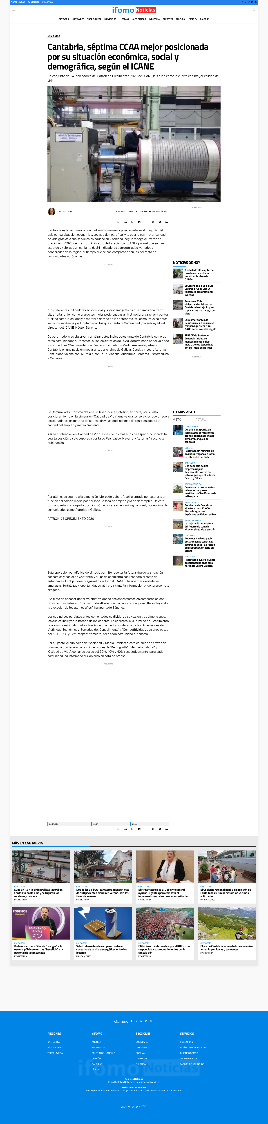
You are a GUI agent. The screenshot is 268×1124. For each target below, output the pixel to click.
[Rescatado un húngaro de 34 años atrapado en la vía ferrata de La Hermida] (178, 452)
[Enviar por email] (119, 222)
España (140, 1053)
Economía (142, 1042)
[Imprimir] (125, 222)
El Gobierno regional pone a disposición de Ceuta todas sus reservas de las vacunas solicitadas (225, 892)
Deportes (141, 1058)
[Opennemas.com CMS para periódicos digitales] (134, 1106)
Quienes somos (189, 1053)
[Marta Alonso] (51, 211)
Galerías (97, 1064)
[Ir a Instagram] (249, 2)
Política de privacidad (193, 1047)
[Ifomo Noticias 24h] (134, 10)
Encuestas (98, 1047)
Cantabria (53, 36)
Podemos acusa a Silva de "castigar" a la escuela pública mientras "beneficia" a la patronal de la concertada (38, 949)
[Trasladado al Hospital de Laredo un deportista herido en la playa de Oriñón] (178, 273)
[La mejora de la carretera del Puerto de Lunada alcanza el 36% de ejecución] (178, 524)
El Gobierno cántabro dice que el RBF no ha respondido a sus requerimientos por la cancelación (164, 949)
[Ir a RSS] (256, 2)
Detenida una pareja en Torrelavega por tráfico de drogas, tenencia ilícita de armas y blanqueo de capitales (199, 435)
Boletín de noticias (103, 1053)
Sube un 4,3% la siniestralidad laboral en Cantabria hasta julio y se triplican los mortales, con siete (200, 307)
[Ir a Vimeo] (252, 2)
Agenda (96, 1042)
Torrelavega (18, 2)
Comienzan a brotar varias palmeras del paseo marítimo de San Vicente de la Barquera (200, 491)
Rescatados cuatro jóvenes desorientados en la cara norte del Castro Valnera (200, 563)
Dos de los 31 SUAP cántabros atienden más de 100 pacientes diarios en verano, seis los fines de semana (102, 892)
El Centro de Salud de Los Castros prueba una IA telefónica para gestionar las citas (199, 290)
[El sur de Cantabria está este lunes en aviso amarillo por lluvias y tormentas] (227, 923)
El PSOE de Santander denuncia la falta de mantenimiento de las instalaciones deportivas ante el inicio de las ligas (199, 341)
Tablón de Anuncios (192, 1064)
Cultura (141, 1064)
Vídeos (96, 1069)
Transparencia (189, 1058)
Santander (34, 2)
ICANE (95, 824)
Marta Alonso (65, 211)
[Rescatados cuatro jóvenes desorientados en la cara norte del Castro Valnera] (178, 560)
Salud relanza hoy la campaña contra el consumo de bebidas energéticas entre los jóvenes (101, 949)
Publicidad (186, 1042)
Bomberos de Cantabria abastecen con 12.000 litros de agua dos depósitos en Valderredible (200, 509)
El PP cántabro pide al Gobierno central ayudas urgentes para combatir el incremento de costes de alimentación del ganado (163, 894)
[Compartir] (132, 222)
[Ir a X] (245, 2)
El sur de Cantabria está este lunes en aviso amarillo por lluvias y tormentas (226, 947)
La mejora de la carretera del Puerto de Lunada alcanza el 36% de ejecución (200, 526)
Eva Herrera (20, 900)
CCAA (134, 824)
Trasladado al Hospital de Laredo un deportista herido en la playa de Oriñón (199, 274)
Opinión (96, 1058)
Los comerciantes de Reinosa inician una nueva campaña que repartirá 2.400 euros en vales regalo (200, 324)
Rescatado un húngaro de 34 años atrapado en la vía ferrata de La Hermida (199, 454)
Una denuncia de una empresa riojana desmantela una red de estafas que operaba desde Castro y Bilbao (200, 472)
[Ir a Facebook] (242, 2)
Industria (47, 2)
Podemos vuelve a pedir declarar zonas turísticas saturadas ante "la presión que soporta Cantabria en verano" (200, 544)
